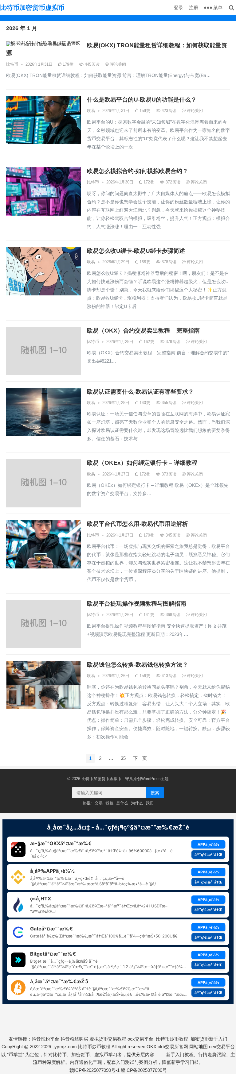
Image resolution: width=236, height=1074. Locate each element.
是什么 (122, 803)
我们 (150, 803)
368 (172, 614)
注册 (193, 7)
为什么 (137, 803)
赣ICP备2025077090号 (144, 1070)
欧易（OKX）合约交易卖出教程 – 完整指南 (143, 330)
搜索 (155, 792)
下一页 (140, 758)
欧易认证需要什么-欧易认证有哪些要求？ (140, 391)
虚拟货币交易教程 (107, 1038)
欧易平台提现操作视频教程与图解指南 (136, 603)
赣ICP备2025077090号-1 (94, 1070)
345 (172, 535)
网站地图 (198, 1046)
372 (172, 182)
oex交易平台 (140, 1038)
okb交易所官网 (173, 1046)
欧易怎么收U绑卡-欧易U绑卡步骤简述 (136, 251)
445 (92, 64)
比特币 (12, 64)
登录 (178, 7)
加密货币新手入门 (209, 1038)
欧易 (91, 110)
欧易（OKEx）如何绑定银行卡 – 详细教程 (142, 463)
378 (168, 262)
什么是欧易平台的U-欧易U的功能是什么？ (142, 99)
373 (168, 474)
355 (168, 402)
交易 (99, 803)
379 (172, 341)
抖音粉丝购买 (74, 1038)
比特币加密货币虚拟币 (32, 7)
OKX (151, 1046)
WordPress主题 (155, 778)
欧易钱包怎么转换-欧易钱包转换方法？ (137, 664)
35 (123, 758)
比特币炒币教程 (172, 1038)
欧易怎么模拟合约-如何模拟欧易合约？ (137, 171)
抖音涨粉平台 (45, 1038)
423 (168, 110)
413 (168, 675)
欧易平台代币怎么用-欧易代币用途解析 (137, 524)
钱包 (109, 803)
